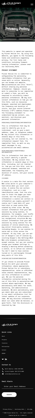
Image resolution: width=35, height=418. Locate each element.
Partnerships (5, 346)
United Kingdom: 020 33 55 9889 (14, 371)
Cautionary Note (19, 409)
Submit (9, 395)
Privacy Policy (7, 409)
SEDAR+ (4, 353)
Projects (4, 339)
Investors (4, 343)
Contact (4, 350)
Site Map (29, 409)
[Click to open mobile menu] (32, 4)
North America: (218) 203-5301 (14, 369)
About (3, 336)
